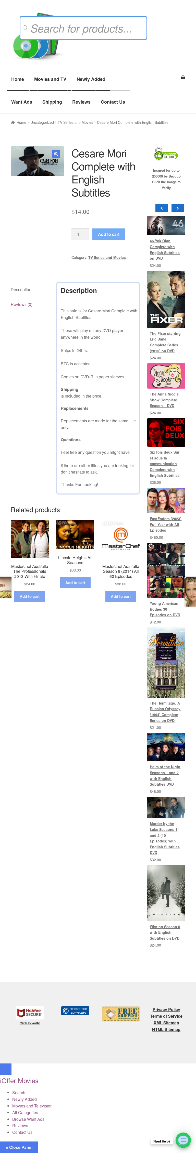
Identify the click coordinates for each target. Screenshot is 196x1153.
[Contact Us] (183, 1140)
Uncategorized (42, 122)
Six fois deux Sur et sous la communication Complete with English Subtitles (165, 463)
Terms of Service (166, 1016)
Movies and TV (50, 79)
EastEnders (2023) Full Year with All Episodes (165, 524)
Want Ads (21, 101)
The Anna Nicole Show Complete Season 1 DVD (164, 399)
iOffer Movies (19, 1080)
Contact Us (113, 101)
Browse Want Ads (28, 1119)
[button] (56, 154)
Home (17, 79)
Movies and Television (32, 1106)
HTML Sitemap (166, 1029)
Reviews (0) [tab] (21, 304)
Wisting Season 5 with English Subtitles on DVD (165, 932)
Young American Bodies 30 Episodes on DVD (165, 609)
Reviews (81, 101)
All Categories (25, 1112)
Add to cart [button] (30, 596)
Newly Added (91, 79)
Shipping (52, 101)
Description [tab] (21, 289)
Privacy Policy (166, 1009)
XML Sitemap (166, 1023)
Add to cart (108, 234)
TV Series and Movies (75, 122)
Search (18, 1092)
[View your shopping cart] (166, 74)
